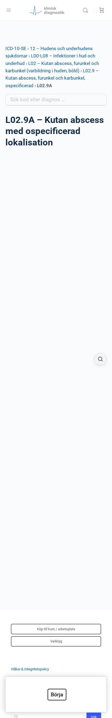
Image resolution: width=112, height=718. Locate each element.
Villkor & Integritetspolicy (30, 669)
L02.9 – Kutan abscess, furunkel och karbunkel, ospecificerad (52, 78)
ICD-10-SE (15, 48)
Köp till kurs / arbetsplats (56, 629)
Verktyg (56, 641)
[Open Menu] (8, 10)
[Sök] (86, 10)
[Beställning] (101, 10)
